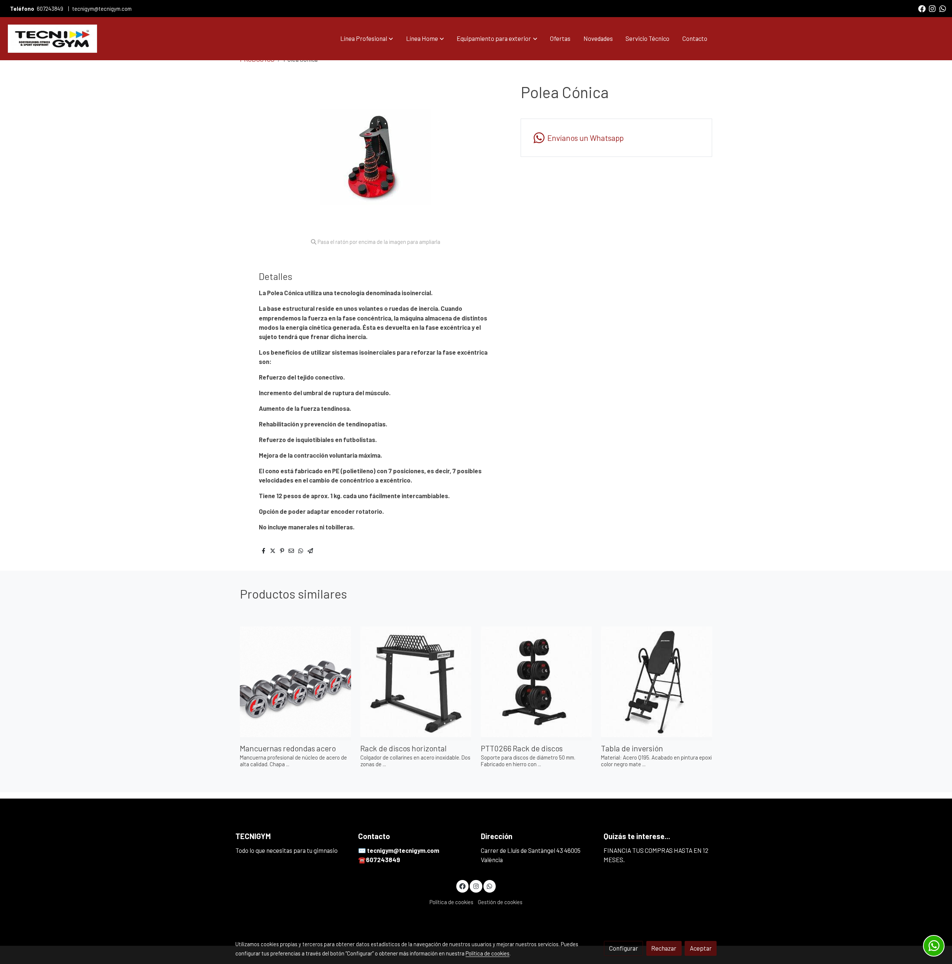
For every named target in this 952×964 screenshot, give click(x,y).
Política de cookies (451, 902)
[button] (366, 39)
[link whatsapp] (942, 8)
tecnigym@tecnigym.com (102, 8)
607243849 (50, 8)
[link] (52, 39)
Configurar (623, 948)
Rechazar (663, 948)
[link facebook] (922, 8)
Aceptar (701, 948)
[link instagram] (932, 8)
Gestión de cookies (500, 902)
